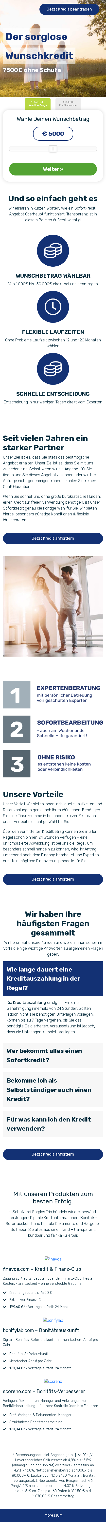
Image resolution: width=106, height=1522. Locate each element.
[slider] (53, 148)
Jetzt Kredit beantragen (69, 9)
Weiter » (53, 169)
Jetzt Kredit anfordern (53, 538)
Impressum (53, 1515)
